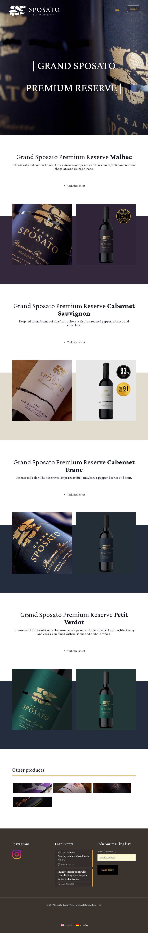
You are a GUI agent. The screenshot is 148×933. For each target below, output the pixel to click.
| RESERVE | (65, 788)
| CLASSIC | (24, 788)
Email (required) (106, 851)
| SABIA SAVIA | (107, 788)
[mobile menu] (117, 11)
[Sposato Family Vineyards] (34, 10)
